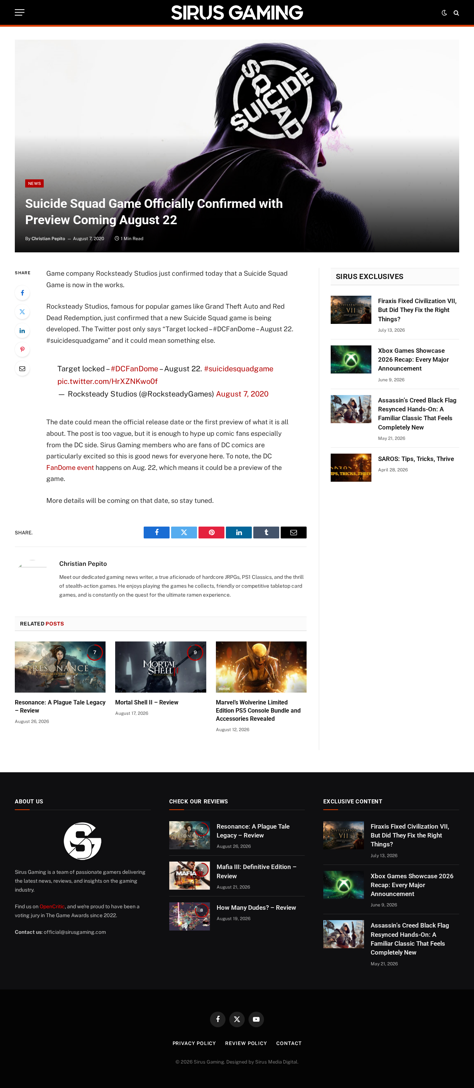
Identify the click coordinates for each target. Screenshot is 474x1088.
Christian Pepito (48, 238)
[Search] (455, 12)
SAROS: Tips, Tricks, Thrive (416, 458)
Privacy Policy (194, 1043)
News (34, 183)
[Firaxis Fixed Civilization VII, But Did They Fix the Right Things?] (351, 310)
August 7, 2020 (242, 393)
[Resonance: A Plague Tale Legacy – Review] (60, 667)
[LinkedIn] (22, 330)
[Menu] (19, 12)
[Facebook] (22, 292)
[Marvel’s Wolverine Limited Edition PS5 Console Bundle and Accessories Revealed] (261, 667)
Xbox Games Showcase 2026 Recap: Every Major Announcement (413, 359)
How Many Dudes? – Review (256, 907)
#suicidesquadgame (238, 368)
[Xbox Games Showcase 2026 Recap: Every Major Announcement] (351, 359)
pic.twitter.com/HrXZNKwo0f (107, 381)
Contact (288, 1043)
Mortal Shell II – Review (146, 702)
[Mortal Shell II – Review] (160, 667)
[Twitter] (22, 311)
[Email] (22, 368)
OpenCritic (52, 906)
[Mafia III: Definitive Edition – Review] (189, 876)
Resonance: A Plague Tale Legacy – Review (60, 706)
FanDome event (70, 467)
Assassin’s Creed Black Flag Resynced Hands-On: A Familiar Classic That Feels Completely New (417, 414)
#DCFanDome (134, 368)
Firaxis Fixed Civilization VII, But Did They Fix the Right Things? (417, 310)
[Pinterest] (22, 349)
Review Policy (246, 1043)
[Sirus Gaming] (237, 12)
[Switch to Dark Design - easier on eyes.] (444, 13)
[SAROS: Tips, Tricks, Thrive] (351, 468)
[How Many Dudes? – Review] (189, 916)
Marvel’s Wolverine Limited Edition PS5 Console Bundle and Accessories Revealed (258, 710)
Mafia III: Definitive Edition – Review (257, 871)
